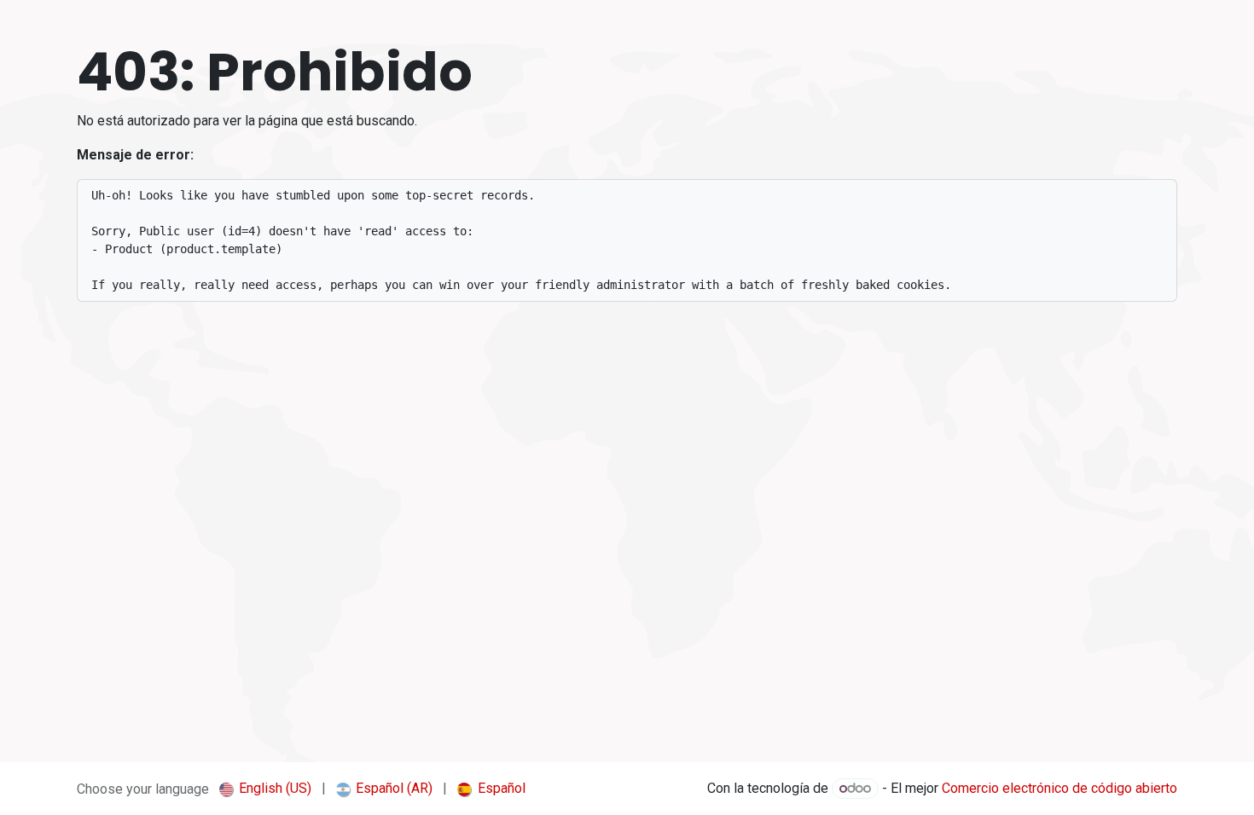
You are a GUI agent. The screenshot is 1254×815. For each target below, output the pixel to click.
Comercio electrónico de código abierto (1059, 788)
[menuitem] (265, 788)
